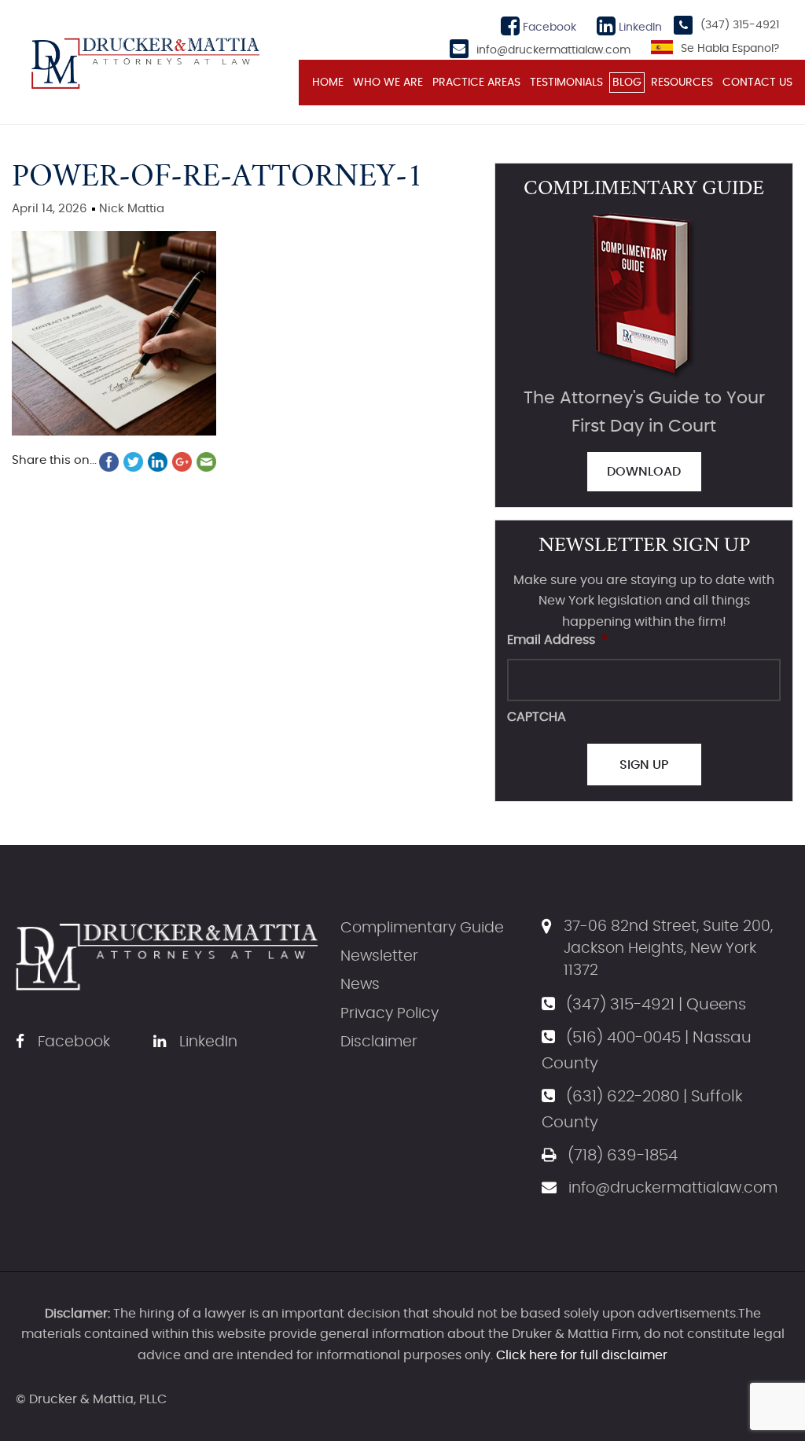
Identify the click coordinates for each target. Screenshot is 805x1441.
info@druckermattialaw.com (553, 50)
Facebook (548, 27)
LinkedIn (639, 27)
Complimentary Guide (422, 928)
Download (644, 471)
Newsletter (379, 956)
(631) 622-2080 (622, 1097)
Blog (626, 82)
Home (328, 82)
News (360, 984)
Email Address (557, 640)
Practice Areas (476, 82)
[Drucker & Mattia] (145, 61)
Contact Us (757, 82)
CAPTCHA (536, 717)
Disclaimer (378, 1042)
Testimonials (566, 82)
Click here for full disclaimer (581, 1355)
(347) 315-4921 (739, 25)
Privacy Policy (389, 1013)
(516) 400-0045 (623, 1038)
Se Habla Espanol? (730, 48)
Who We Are (388, 82)
